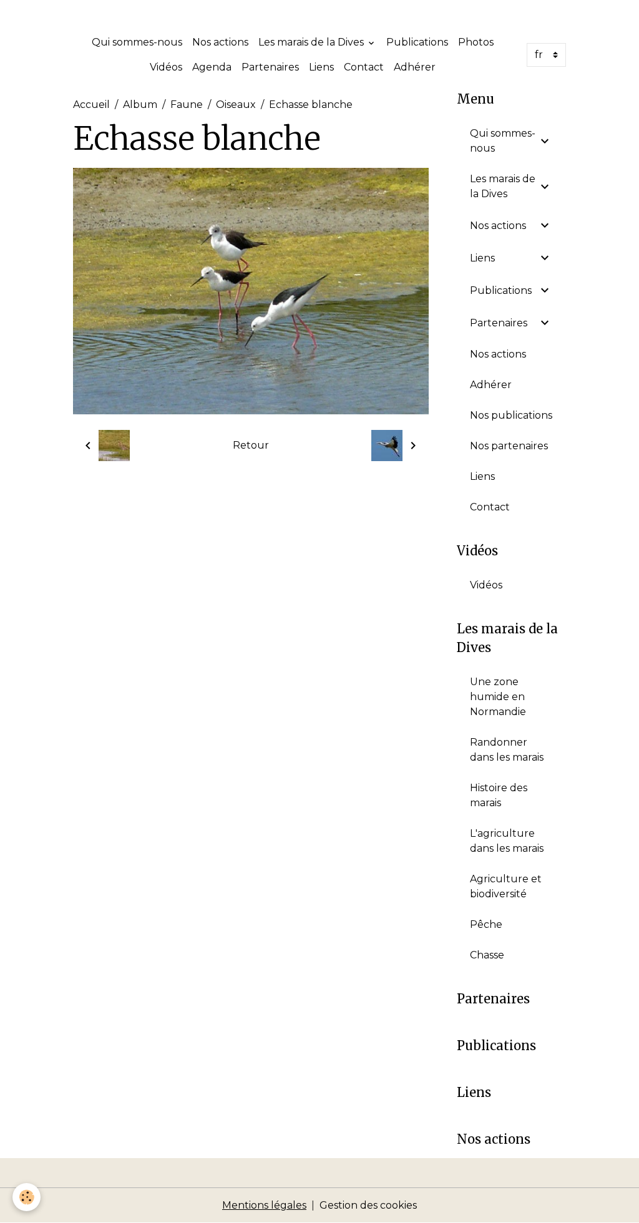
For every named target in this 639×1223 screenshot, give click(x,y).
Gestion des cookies (368, 1205)
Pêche (486, 924)
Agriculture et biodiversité (506, 886)
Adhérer (415, 67)
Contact (364, 67)
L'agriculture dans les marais (507, 840)
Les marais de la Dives (312, 42)
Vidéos (166, 67)
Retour (251, 445)
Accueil (91, 104)
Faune (186, 104)
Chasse (487, 955)
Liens (321, 67)
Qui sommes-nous (137, 42)
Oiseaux (236, 104)
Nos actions (220, 42)
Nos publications (511, 415)
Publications (417, 42)
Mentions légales (264, 1205)
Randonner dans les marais (507, 749)
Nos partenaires (509, 446)
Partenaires (270, 67)
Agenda (212, 67)
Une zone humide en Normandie (498, 697)
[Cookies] (26, 1197)
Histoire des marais (498, 795)
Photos (476, 42)
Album (140, 104)
